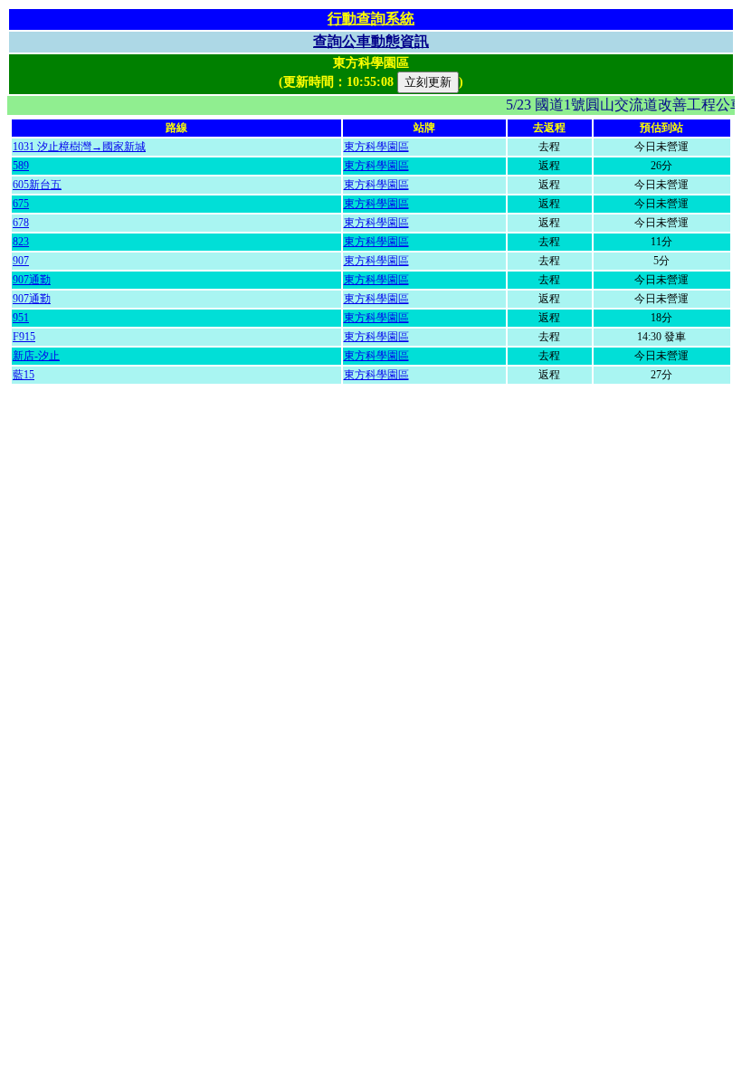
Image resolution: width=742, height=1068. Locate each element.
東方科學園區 (376, 146)
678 (21, 222)
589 (21, 165)
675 (21, 203)
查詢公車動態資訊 (371, 41)
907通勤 (32, 279)
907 (21, 260)
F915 (24, 336)
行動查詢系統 (371, 18)
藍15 (23, 374)
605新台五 (37, 184)
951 (21, 317)
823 (21, 241)
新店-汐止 (36, 355)
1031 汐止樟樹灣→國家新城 (79, 146)
